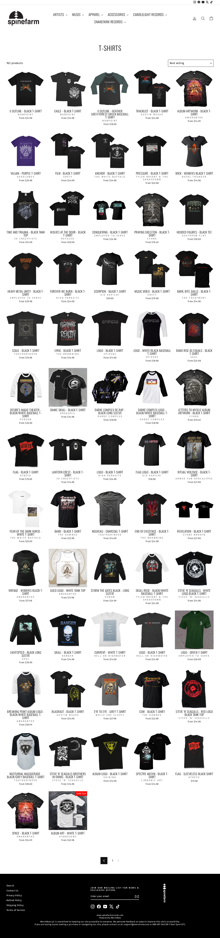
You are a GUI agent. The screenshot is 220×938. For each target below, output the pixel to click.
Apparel (94, 14)
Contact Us (12, 890)
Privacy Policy (14, 895)
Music (76, 14)
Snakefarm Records (108, 21)
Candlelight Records (148, 14)
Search (10, 885)
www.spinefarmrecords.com (110, 915)
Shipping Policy (15, 905)
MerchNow (115, 918)
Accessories (117, 14)
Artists (59, 14)
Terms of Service (15, 910)
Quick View (26, 104)
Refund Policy (14, 900)
